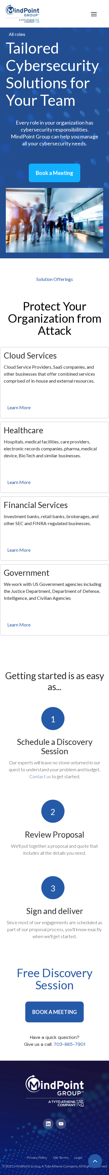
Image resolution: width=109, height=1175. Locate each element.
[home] (19, 14)
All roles (17, 34)
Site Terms (61, 1157)
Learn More (19, 407)
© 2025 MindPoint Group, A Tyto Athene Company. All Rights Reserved (54, 1166)
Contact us (40, 776)
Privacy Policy (37, 1157)
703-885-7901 (69, 1044)
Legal (78, 1157)
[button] (93, 14)
